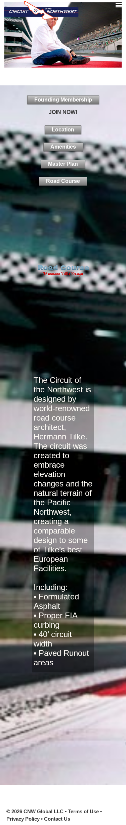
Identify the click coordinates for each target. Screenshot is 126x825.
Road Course (63, 181)
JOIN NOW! (63, 112)
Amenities (63, 147)
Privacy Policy (23, 819)
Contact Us (57, 819)
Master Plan (63, 164)
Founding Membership (63, 100)
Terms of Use (83, 811)
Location (63, 129)
